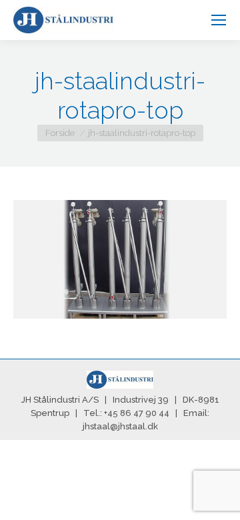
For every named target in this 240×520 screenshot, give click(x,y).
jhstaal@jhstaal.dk (120, 426)
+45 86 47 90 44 (136, 413)
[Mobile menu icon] (219, 20)
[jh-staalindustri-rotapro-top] (120, 259)
